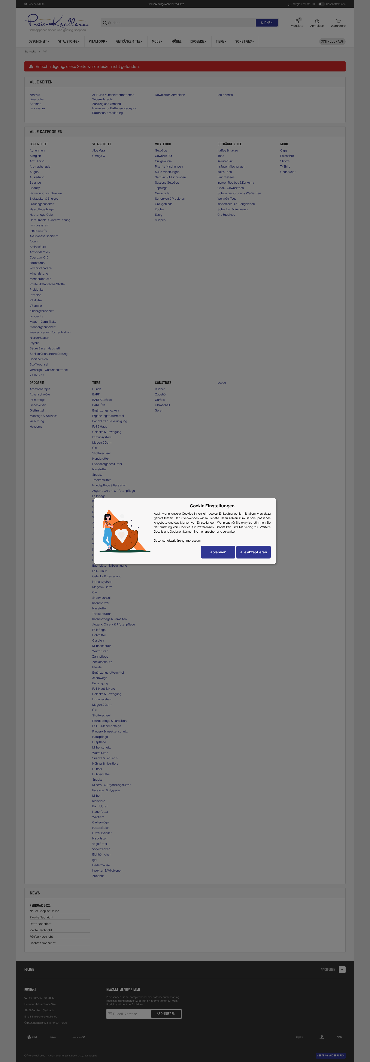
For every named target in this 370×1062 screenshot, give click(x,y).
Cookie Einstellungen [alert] (212, 506)
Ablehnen (218, 552)
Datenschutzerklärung (169, 540)
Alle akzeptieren (253, 552)
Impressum (193, 540)
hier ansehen (207, 531)
